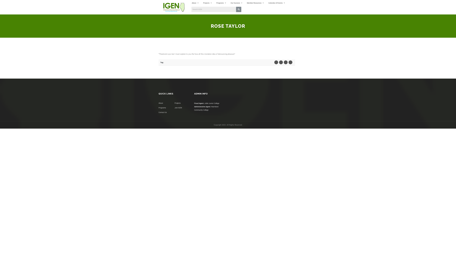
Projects (206, 3)
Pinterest (290, 62)
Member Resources (254, 3)
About (194, 3)
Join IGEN (178, 108)
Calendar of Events (275, 3)
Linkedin (286, 62)
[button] (195, 3)
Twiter (281, 62)
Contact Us (163, 112)
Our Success (235, 3)
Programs (220, 3)
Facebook (276, 62)
